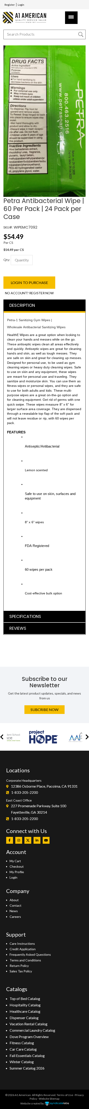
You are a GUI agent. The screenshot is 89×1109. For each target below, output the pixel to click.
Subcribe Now (44, 709)
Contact (15, 905)
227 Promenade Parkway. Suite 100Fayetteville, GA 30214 (38, 809)
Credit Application (23, 949)
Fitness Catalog (22, 1043)
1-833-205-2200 (24, 792)
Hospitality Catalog (25, 1005)
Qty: (6, 259)
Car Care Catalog (23, 1049)
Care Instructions (22, 943)
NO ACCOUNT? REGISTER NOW (29, 293)
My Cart (15, 861)
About (14, 900)
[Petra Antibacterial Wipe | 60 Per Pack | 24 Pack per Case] (44, 48)
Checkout (17, 866)
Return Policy (19, 966)
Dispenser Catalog (24, 1017)
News (14, 911)
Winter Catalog (22, 1062)
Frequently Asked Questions (30, 954)
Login (21, 4)
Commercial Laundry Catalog (32, 1030)
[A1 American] (26, 17)
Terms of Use (65, 1095)
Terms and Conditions (25, 960)
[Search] (81, 34)
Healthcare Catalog (25, 1011)
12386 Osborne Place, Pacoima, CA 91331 (44, 786)
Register (10, 4)
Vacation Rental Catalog (28, 1024)
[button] (2, 737)
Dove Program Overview (29, 1036)
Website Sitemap (49, 1098)
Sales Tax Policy (21, 971)
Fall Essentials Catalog (27, 1055)
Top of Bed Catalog (25, 998)
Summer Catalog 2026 (27, 1068)
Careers (15, 917)
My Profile (17, 872)
